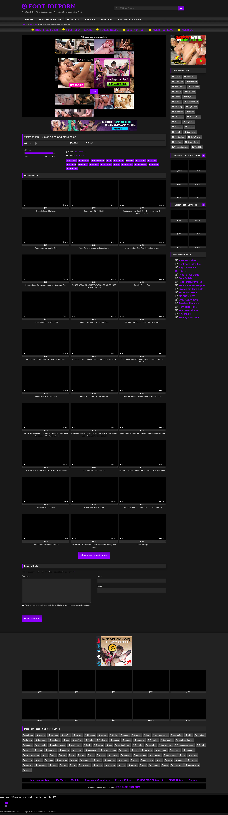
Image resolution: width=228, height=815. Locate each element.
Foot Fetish (185, 278)
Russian (191, 127)
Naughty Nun (194, 117)
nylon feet (86, 760)
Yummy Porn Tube (189, 317)
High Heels (193, 107)
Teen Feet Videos (188, 310)
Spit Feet (177, 142)
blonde (125, 735)
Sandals (177, 132)
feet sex (128, 740)
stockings (111, 765)
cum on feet (177, 735)
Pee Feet (177, 127)
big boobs (91, 735)
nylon (75, 760)
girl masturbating (109, 750)
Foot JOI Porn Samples (192, 285)
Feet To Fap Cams (189, 274)
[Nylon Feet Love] (114, 665)
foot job (28, 750)
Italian (191, 112)
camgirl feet (85, 160)
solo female (85, 765)
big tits (114, 735)
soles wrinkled (141, 164)
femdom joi (42, 745)
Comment (26, 576)
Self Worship (195, 137)
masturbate (156, 755)
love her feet (141, 755)
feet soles (153, 160)
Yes (6, 803)
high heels (148, 750)
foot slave (78, 750)
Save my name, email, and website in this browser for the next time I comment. (57, 605)
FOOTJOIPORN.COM (128, 787)
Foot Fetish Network (79, 29)
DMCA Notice (176, 780)
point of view (148, 760)
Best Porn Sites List (190, 264)
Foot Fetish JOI (80, 152)
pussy (169, 760)
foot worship (92, 750)
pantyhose (111, 760)
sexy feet (193, 760)
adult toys (29, 735)
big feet (103, 735)
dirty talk (28, 740)
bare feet (54, 735)
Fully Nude (190, 97)
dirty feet (201, 735)
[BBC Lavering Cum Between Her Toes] (188, 64)
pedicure (124, 760)
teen (144, 765)
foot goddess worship (185, 745)
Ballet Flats (178, 82)
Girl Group (178, 107)
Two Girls (198, 147)
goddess (125, 750)
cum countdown (161, 735)
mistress (28, 760)
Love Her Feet (135, 29)
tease (123, 765)
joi (45, 755)
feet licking (103, 740)
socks (54, 765)
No (6, 806)
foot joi (39, 750)
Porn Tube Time (188, 307)
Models (75, 780)
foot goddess (166, 745)
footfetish (83, 164)
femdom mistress (58, 745)
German (177, 102)
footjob (201, 745)
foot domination (123, 745)
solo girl (99, 765)
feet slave (140, 740)
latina (82, 755)
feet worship (167, 740)
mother (50, 760)
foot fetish (72, 164)
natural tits (63, 760)
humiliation (190, 750)
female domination (185, 740)
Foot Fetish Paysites (190, 282)
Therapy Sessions (181, 147)
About (74, 143)
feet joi (130, 160)
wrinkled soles (193, 765)
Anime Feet (191, 76)
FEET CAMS (106, 19)
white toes (154, 164)
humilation (176, 750)
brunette (137, 735)
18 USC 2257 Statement (150, 780)
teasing (133, 765)
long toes (95, 164)
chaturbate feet (98, 160)
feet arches (120, 160)
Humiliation (178, 112)
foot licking (52, 750)
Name (100, 576)
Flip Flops (191, 92)
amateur (42, 735)
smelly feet (42, 765)
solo (73, 765)
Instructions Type (40, 780)
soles (117, 164)
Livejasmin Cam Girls (191, 289)
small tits (28, 765)
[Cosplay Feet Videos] (94, 130)
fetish (88, 745)
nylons (98, 760)
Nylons (177, 122)
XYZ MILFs (185, 314)
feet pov (116, 740)
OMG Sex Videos (188, 299)
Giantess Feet (192, 102)
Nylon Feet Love (163, 29)
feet (110, 160)
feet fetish (78, 740)
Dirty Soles (195, 87)
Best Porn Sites (187, 260)
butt (147, 735)
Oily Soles (190, 122)
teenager (155, 765)
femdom (28, 745)
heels (136, 750)
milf (183, 755)
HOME (30, 20)
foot (110, 745)
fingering (99, 745)
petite (135, 760)
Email (100, 586)
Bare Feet (33, 24)
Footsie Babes (109, 29)
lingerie (102, 755)
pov (160, 760)
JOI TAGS (74, 20)
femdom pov (75, 745)
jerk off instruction (32, 755)
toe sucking (177, 765)
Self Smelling (179, 137)
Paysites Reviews (189, 303)
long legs (114, 755)
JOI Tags (61, 780)
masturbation (171, 755)
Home (25, 24)
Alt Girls (177, 76)
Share (90, 143)
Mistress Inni (81, 156)
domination (42, 740)
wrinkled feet (73, 169)
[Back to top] (220, 808)
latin (72, 755)
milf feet (194, 755)
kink (53, 755)
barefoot (67, 735)
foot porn (65, 750)
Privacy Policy (123, 780)
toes (166, 765)
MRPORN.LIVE (187, 296)
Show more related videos (94, 555)
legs (91, 755)
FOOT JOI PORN (51, 6)
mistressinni (107, 164)
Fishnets (177, 92)
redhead (181, 760)
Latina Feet (178, 117)
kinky (63, 755)
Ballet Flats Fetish (46, 29)
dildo (190, 735)
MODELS (91, 20)
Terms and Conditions (97, 780)
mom (40, 760)
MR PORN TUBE (188, 292)
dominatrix (56, 740)
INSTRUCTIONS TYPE (51, 20)
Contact (193, 780)
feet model (141, 160)
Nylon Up (187, 29)
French (177, 97)
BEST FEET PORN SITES (129, 19)
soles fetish (128, 164)
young (27, 770)
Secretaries (191, 132)
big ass (78, 735)
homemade (162, 750)
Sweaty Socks (193, 142)
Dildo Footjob (179, 87)
